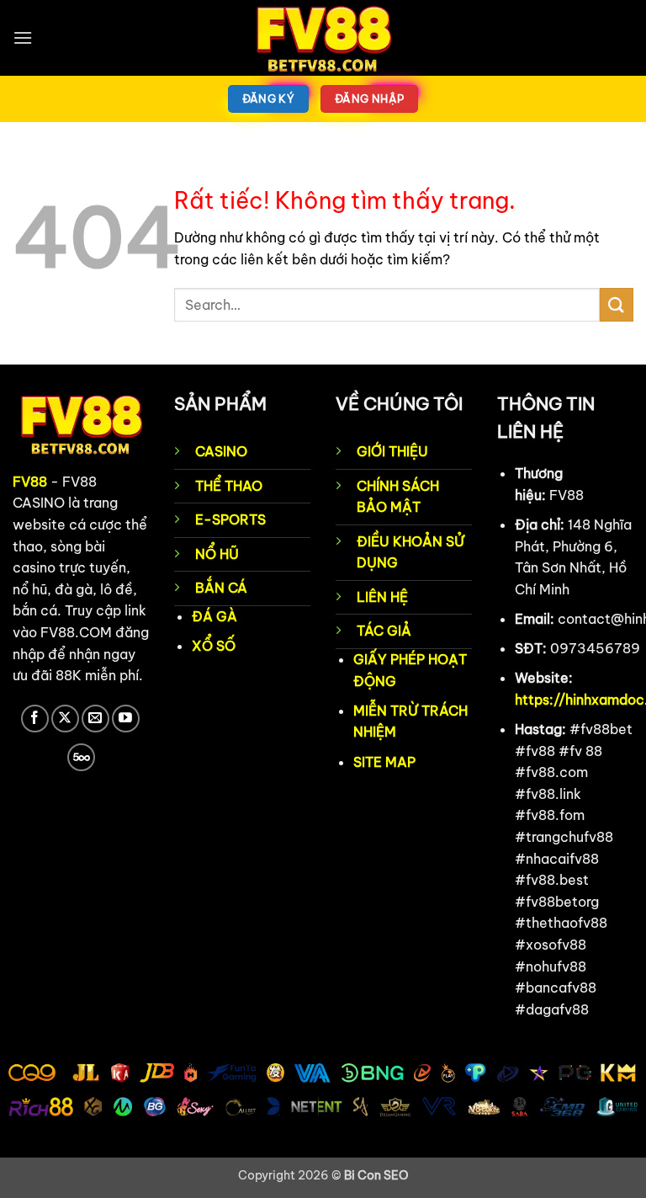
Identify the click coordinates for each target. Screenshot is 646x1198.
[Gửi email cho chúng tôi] (95, 718)
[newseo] (323, 38)
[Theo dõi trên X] (65, 718)
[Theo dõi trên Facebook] (35, 718)
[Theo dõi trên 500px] (81, 757)
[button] (23, 37)
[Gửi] (616, 304)
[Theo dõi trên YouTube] (126, 718)
